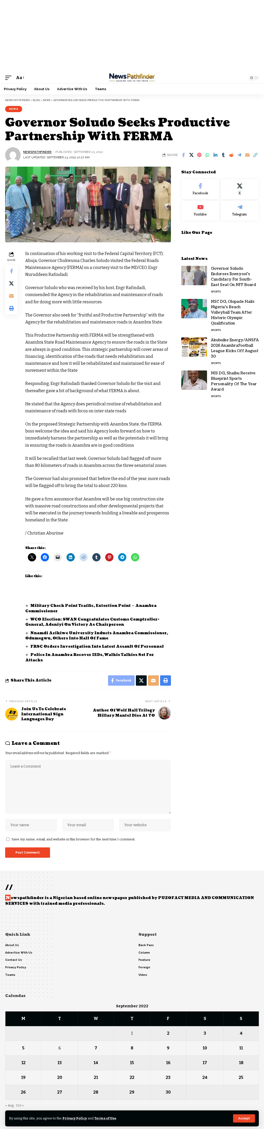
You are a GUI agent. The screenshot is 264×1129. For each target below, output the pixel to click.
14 (96, 1062)
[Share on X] (191, 155)
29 (131, 1092)
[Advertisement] (132, 36)
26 (23, 1092)
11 (241, 1048)
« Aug (9, 1105)
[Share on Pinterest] (199, 155)
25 (241, 1077)
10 (205, 1048)
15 (132, 1062)
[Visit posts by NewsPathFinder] (13, 155)
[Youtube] (200, 210)
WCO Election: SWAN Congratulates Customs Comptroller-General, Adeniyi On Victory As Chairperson (92, 622)
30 (168, 1092)
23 (168, 1077)
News (13, 108)
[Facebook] (200, 189)
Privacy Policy (74, 1118)
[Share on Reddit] (231, 155)
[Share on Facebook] (183, 155)
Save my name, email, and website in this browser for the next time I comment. (73, 839)
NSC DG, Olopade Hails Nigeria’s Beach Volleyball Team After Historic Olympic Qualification (232, 312)
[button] (244, 1118)
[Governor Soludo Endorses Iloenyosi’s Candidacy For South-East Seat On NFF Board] (194, 275)
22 (132, 1077)
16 (168, 1062)
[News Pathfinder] (132, 77)
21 (96, 1077)
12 (23, 1062)
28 (95, 1092)
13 (59, 1062)
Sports (216, 291)
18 (241, 1062)
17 (205, 1062)
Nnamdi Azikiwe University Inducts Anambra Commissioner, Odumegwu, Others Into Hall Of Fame (96, 636)
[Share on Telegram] (239, 155)
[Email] (247, 155)
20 (59, 1077)
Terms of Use (105, 1118)
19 (23, 1077)
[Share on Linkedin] (215, 155)
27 (59, 1092)
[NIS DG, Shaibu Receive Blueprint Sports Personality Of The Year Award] (194, 380)
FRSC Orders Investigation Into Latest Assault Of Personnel (97, 646)
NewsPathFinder (37, 152)
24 (205, 1077)
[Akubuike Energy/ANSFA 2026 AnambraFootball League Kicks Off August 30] (194, 347)
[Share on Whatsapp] (207, 155)
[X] (240, 189)
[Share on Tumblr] (223, 155)
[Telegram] (240, 210)
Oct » (20, 1105)
